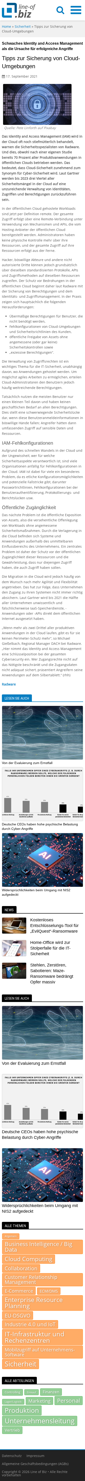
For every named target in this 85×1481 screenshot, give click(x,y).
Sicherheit (23, 26)
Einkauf (31, 1392)
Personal (68, 1400)
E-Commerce (19, 1290)
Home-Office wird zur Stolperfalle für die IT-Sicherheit (50, 948)
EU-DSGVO (17, 1315)
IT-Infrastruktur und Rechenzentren (34, 1337)
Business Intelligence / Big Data (38, 1246)
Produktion (22, 1410)
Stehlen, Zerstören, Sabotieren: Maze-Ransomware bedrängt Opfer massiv (51, 973)
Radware (9, 684)
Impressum (35, 1455)
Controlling (12, 1392)
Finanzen (51, 1391)
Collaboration (21, 1268)
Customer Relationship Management (31, 1279)
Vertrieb (12, 1430)
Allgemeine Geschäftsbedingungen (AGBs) (35, 1463)
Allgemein (11, 1236)
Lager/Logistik (13, 1401)
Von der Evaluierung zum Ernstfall (27, 763)
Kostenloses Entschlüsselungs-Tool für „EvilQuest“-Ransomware (54, 926)
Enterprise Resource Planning (34, 1303)
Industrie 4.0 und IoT (30, 1324)
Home (6, 26)
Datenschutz (12, 1455)
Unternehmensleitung (40, 1421)
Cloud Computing (28, 1259)
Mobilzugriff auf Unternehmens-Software (40, 1352)
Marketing (39, 1401)
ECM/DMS (49, 1291)
